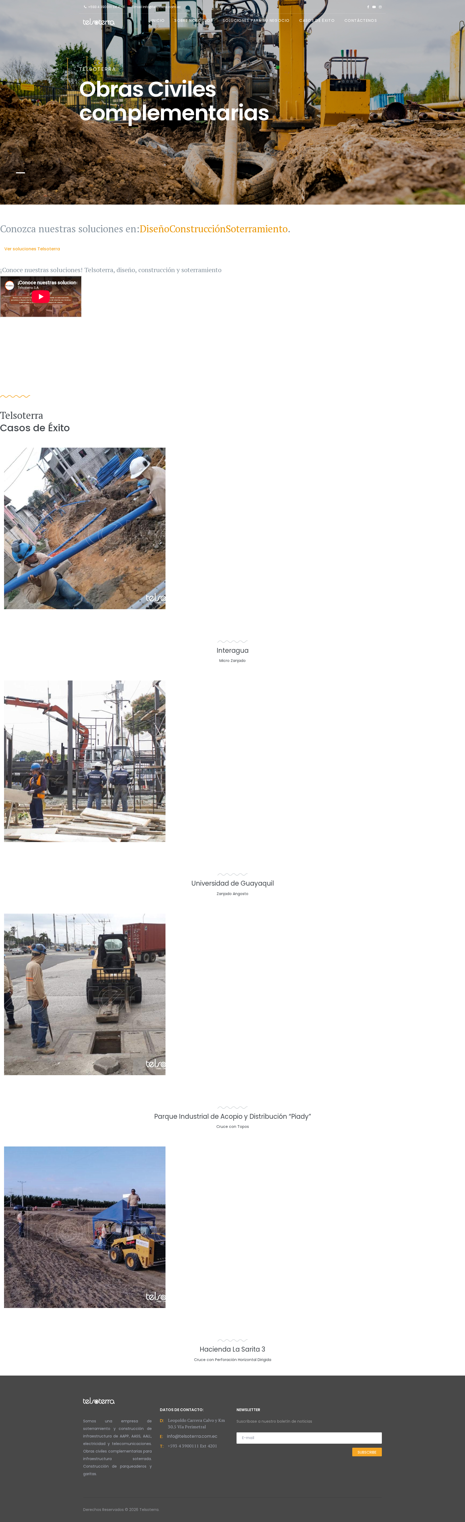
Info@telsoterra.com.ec (162, 7)
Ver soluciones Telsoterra (31, 249)
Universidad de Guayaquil (232, 883)
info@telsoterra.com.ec (192, 1436)
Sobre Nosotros (193, 20)
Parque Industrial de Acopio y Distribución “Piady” (232, 1116)
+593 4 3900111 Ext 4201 (106, 7)
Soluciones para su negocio (256, 20)
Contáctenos (360, 20)
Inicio (158, 20)
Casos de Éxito (317, 20)
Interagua (233, 650)
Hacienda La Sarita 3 (232, 1349)
